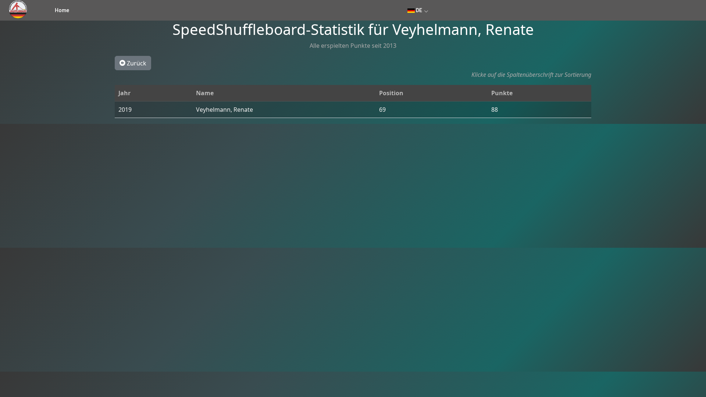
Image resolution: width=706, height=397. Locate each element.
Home (62, 10)
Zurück (135, 63)
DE (418, 10)
